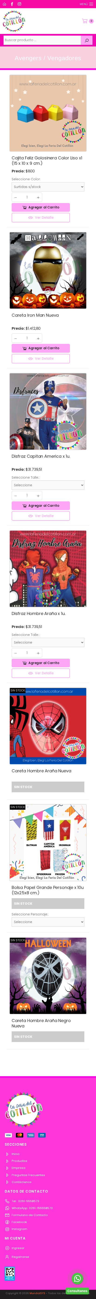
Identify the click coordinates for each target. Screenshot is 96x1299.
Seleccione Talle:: (26, 477)
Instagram (19, 1229)
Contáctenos (21, 1182)
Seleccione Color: (26, 179)
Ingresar (17, 1248)
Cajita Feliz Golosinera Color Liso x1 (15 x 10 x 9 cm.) (47, 160)
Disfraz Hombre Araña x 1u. (38, 613)
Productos (19, 1161)
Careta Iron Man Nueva (35, 315)
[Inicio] (4, 4)
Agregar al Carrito (43, 207)
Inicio (15, 1154)
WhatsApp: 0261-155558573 (32, 1208)
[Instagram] (20, 4)
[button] (87, 21)
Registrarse (20, 1257)
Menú (84, 4)
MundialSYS (37, 1293)
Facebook (19, 1222)
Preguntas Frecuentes (28, 1175)
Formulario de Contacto (29, 1215)
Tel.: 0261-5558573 (25, 1201)
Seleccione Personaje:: (30, 914)
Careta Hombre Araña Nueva (41, 771)
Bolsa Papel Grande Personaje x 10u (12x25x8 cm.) (48, 890)
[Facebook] (12, 4)
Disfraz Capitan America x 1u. (41, 456)
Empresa (18, 1168)
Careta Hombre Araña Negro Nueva (41, 1023)
